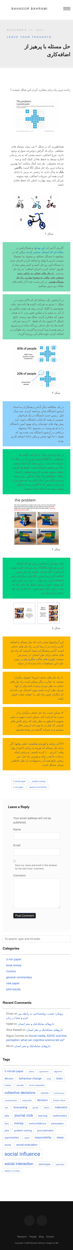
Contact (50, 1236)
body (49, 1078)
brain (59, 1078)
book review (13, 965)
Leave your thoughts (29, 37)
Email (17, 845)
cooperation (27, 1100)
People (32, 1236)
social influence (22, 1153)
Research (22, 1236)
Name (17, 829)
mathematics (60, 1115)
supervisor (60, 1164)
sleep (60, 1137)
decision (42, 1100)
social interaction (19, 1163)
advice (31, 1071)
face (6, 1107)
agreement (44, 1071)
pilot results (13, 989)
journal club (24, 1115)
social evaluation (27, 1145)
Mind (7, 1123)
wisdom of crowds (12, 1170)
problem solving (38, 781)
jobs (7, 1115)
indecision (61, 1107)
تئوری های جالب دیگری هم (39, 659)
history (46, 1107)
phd (7, 1130)
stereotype (44, 1164)
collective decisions (20, 1092)
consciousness (11, 1100)
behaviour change (30, 1078)
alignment (58, 1071)
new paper (12, 983)
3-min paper (18, 787)
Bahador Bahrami (30, 9)
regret (26, 1137)
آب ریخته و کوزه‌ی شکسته (44, 743)
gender (36, 1107)
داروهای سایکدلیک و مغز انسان (36, 1024)
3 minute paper (19, 781)
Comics (11, 971)
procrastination (45, 1130)
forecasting (20, 1107)
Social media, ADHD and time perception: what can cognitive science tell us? (36, 1038)
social (8, 1144)
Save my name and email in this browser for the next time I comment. (36, 866)
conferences (59, 1093)
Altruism (9, 1078)
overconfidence (37, 1123)
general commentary (38, 787)
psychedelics (12, 1137)
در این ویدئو (41, 248)
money (19, 1123)
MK (56, 1242)
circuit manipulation (37, 1085)
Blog (41, 1236)
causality (20, 1085)
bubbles (8, 1085)
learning (42, 1115)
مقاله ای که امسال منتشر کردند (45, 252)
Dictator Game (59, 1100)
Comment (19, 875)
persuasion (57, 1123)
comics (45, 1093)
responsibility (43, 1137)
